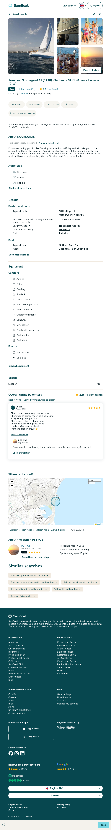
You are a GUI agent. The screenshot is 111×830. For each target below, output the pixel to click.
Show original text (49, 143)
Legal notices (15, 804)
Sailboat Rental (65, 651)
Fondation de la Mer (19, 673)
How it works (64, 697)
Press (11, 670)
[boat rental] (18, 5)
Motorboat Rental (66, 642)
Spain (11, 700)
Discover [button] (68, 5)
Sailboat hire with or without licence (80, 582)
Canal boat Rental (66, 661)
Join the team (15, 645)
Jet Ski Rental (64, 658)
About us (13, 642)
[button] (12, 482)
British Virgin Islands (19, 710)
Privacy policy (64, 804)
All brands (62, 673)
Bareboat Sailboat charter (23, 596)
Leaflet (99, 524)
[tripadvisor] (16, 776)
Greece (12, 697)
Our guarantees (16, 648)
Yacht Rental (64, 648)
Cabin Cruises (64, 667)
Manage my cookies (67, 703)
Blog (10, 680)
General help (64, 694)
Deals (60, 670)
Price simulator (16, 655)
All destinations (16, 713)
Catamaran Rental (66, 655)
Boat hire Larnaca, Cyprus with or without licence (34, 582)
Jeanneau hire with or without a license (29, 589)
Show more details (19, 254)
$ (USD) (54, 795)
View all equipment (19, 365)
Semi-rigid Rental (66, 645)
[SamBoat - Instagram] (16, 753)
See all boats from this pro (36, 557)
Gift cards (13, 661)
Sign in (96, 5)
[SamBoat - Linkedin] (22, 753)
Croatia (12, 694)
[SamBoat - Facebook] (10, 753)
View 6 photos (91, 70)
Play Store (33, 736)
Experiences (14, 676)
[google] (63, 764)
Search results (19, 14)
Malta (11, 706)
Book (103, 824)
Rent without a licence (69, 664)
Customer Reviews (18, 667)
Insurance (13, 651)
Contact (61, 700)
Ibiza (11, 703)
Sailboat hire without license (67, 589)
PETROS (24, 93)
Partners (61, 807)
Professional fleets (18, 658)
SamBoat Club (15, 664)
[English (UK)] (82, 5)
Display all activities (20, 188)
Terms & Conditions (18, 807)
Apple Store (33, 728)
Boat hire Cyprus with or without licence (29, 575)
